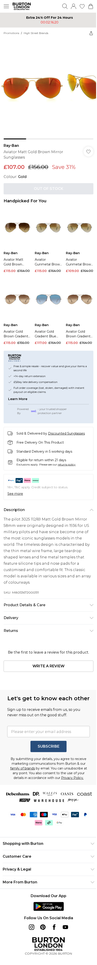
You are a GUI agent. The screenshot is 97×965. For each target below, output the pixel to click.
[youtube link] (64, 928)
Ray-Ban (11, 142)
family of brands (20, 770)
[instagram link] (30, 928)
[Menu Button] (6, 6)
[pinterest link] (41, 928)
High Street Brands (36, 33)
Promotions (11, 33)
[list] (47, 87)
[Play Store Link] (47, 907)
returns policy (67, 457)
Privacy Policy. (70, 779)
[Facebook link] (52, 928)
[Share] (88, 33)
